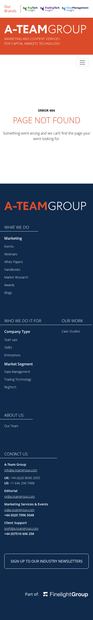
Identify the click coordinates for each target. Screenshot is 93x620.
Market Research (16, 277)
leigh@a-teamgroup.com (21, 528)
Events (9, 246)
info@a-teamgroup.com (20, 470)
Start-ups (10, 339)
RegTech (10, 387)
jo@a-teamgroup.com (19, 510)
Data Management (17, 371)
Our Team (11, 426)
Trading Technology (17, 379)
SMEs (8, 347)
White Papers (13, 262)
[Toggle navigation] (82, 62)
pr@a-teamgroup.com (19, 496)
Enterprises (12, 355)
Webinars (10, 254)
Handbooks (12, 269)
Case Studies (71, 331)
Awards (9, 285)
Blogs (8, 292)
